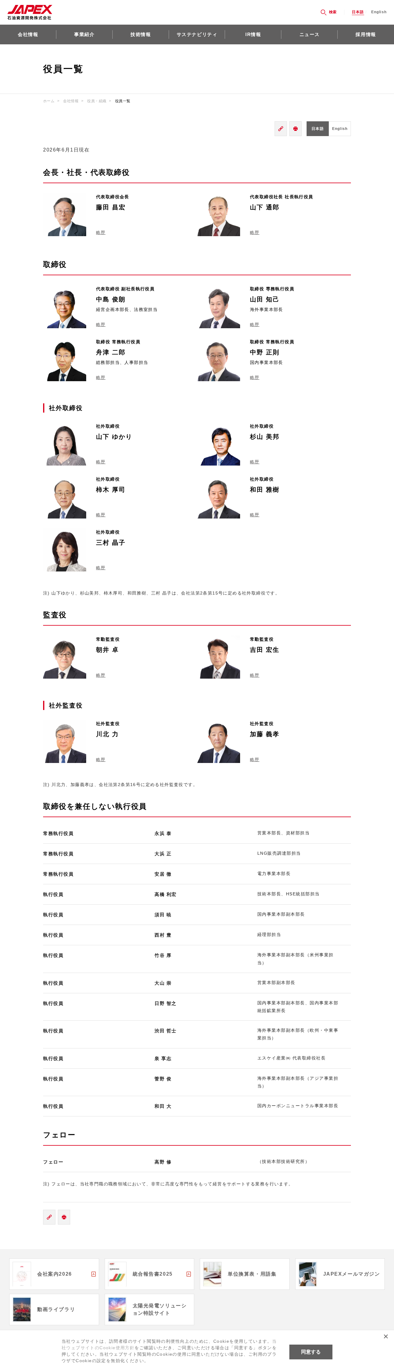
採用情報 (366, 34)
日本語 (358, 12)
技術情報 (141, 34)
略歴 (101, 232)
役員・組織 (96, 101)
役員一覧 (123, 101)
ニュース (310, 34)
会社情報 (28, 34)
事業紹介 (84, 34)
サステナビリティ (197, 34)
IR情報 (253, 34)
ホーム (48, 101)
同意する (311, 1351)
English (379, 12)
